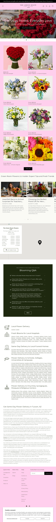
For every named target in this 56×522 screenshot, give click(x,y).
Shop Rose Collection (28, 28)
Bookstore (21, 366)
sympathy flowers (15, 424)
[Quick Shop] (43, 6)
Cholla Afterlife (42, 349)
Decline (43, 518)
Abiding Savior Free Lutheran (19, 391)
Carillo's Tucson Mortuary (31, 349)
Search (14, 472)
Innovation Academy (20, 375)
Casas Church (32, 391)
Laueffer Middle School (40, 377)
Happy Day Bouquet (8, 134)
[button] (2, 6)
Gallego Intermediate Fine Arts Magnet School (34, 372)
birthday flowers (15, 451)
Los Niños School (46, 378)
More (28, 312)
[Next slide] (31, 39)
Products (5, 480)
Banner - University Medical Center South (39, 336)
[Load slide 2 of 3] (26, 40)
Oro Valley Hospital (38, 339)
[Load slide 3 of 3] (28, 40)
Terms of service (23, 500)
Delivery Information (24, 484)
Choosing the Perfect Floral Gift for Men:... (37, 200)
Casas (12, 367)
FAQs (22, 472)
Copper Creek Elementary (27, 367)
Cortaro (13, 329)
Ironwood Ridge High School (34, 375)
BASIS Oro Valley (37, 364)
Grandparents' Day (6, 473)
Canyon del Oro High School (32, 366)
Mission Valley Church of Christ (41, 394)
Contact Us (24, 475)
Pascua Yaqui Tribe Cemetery (24, 352)
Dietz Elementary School (17, 371)
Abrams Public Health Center (19, 336)
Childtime (17, 367)
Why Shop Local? (23, 479)
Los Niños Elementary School (33, 378)
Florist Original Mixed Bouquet (36, 164)
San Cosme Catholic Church (44, 395)
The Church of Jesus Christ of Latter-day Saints (37, 397)
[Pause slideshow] (35, 39)
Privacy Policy (46, 515)
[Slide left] (24, 219)
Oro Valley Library (46, 381)
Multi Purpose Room (36, 381)
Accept (27, 518)
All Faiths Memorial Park (17, 349)
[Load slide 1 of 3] (24, 40)
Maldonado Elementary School (19, 380)
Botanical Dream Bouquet (35, 134)
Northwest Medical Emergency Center (21, 339)
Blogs (13, 475)
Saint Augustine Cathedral (29, 395)
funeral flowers (8, 440)
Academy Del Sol (39, 363)
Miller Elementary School (36, 380)
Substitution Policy (24, 495)
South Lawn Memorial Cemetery (31, 354)
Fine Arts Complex (44, 371)
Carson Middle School (45, 366)
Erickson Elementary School (31, 371)
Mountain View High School (22, 381)
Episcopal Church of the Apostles (32, 392)
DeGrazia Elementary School (29, 369)
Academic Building (29, 363)
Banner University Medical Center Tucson (23, 338)
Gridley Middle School (35, 374)
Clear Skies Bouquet (8, 104)
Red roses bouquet (8, 73)
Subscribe (48, 473)
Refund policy (24, 491)
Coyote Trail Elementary (40, 367)
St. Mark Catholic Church (17, 397)
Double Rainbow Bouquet (35, 104)
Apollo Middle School (27, 364)
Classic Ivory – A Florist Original (11, 164)
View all (28, 168)
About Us (5, 483)
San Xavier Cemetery (38, 352)
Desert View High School (44, 369)
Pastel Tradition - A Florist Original (37, 73)
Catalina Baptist (40, 391)
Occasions (5, 477)
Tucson (17, 329)
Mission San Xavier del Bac (26, 394)
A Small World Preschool (17, 363)
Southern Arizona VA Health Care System (27, 341)
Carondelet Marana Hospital (43, 338)
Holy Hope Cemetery (31, 351)
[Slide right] (31, 219)
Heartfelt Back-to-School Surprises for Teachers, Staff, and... (13, 200)
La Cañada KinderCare (26, 377)
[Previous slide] (20, 39)
